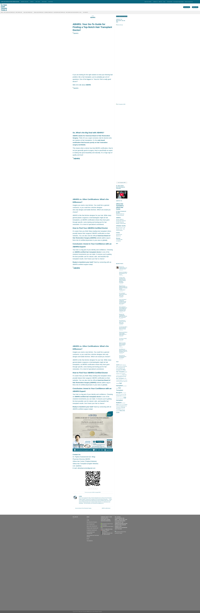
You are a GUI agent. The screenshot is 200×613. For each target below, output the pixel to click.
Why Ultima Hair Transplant (9, 12)
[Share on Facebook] (89, 489)
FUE (123, 374)
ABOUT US (160, 1)
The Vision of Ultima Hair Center (123, 339)
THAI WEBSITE (85, 12)
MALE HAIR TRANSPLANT (28, 12)
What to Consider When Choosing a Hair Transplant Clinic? (122, 344)
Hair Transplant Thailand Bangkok (178, 1)
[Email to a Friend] (93, 489)
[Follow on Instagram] (195, 1)
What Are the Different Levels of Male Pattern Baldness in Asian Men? (123, 334)
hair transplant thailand (121, 400)
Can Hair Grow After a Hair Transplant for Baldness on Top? (123, 327)
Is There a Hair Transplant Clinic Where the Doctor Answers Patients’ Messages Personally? (122, 280)
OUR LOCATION (169, 1)
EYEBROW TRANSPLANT (48, 12)
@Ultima (105, 531)
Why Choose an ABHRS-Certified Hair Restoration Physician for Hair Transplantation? (123, 287)
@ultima (78, 466)
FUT (123, 376)
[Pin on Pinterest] (95, 489)
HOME (2, 12)
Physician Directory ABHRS (81, 459)
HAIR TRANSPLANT (19, 12)
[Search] (8, 7)
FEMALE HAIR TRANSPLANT (39, 12)
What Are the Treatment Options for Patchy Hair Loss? (123, 267)
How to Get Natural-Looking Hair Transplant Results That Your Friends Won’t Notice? (122, 301)
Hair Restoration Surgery (122, 381)
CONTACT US (155, 1)
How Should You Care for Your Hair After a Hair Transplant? (122, 322)
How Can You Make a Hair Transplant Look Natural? (123, 273)
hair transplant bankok (121, 394)
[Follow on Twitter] (197, 1)
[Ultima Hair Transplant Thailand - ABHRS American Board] (4, 7)
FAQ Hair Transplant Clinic (189, 1)
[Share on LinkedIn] (96, 489)
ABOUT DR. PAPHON (148, 1)
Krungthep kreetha (121, 404)
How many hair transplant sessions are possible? (122, 356)
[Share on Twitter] (91, 489)
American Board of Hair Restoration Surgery (83, 508)
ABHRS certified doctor (106, 508)
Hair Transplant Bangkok (119, 390)
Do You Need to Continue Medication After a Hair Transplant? (123, 295)
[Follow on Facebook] (194, 1)
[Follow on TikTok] (196, 1)
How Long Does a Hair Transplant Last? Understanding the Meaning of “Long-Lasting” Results (123, 308)
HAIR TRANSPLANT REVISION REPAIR (72, 12)
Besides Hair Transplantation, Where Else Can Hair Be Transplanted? (123, 316)
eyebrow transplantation (122, 373)
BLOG (164, 1)
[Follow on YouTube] (198, 1)
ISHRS (117, 404)
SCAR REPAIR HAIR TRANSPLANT (59, 12)
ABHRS (93, 492)
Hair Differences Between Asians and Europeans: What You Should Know (123, 351)
